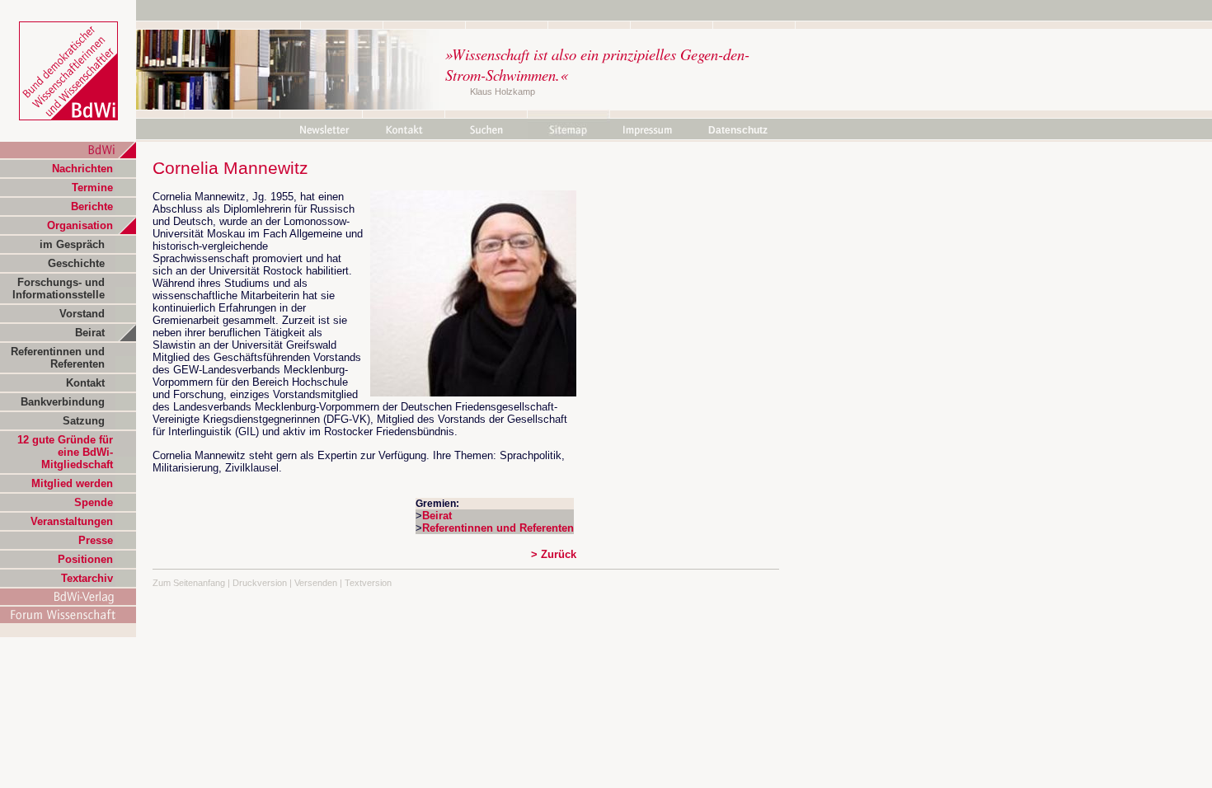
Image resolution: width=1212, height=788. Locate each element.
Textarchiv (87, 578)
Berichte (92, 206)
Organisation (80, 225)
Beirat (90, 332)
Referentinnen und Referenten (58, 357)
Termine (92, 187)
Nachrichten (82, 168)
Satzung (84, 421)
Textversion (368, 583)
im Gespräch (72, 244)
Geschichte (76, 263)
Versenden (315, 583)
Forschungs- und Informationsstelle (58, 288)
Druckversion (260, 583)
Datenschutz (738, 130)
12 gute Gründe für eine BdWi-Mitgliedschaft (65, 452)
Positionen (85, 559)
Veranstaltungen (72, 521)
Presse (95, 540)
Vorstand (82, 313)
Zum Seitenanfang (189, 583)
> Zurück (553, 554)
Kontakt (85, 383)
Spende (93, 502)
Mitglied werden (72, 483)
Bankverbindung (63, 402)
